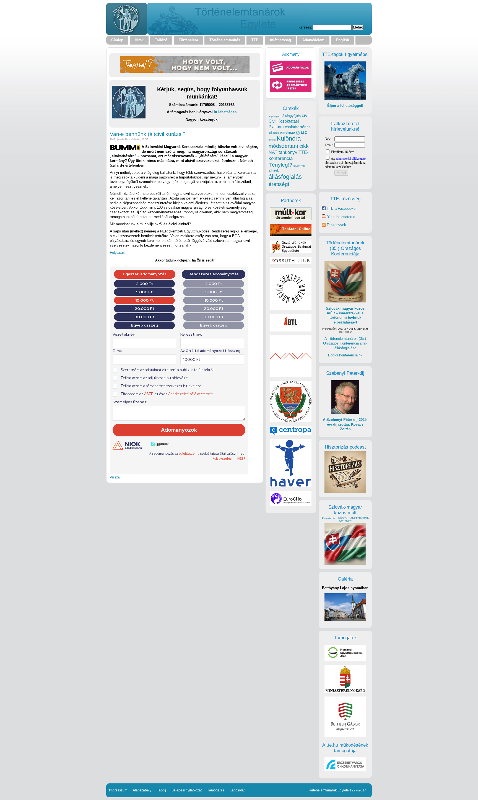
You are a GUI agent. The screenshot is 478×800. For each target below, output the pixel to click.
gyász (301, 132)
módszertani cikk (289, 146)
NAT (273, 152)
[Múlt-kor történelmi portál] (290, 219)
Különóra (289, 138)
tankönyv (288, 152)
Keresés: (305, 27)
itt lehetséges (225, 112)
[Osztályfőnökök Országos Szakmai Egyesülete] (290, 252)
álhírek (274, 170)
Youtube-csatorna (340, 217)
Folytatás (117, 252)
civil (306, 115)
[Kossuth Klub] (290, 263)
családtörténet (297, 127)
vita (303, 165)
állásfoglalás (285, 176)
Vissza (115, 477)
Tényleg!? (280, 165)
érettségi (279, 184)
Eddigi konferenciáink (345, 355)
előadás (274, 132)
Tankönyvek (336, 225)
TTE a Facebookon (341, 208)
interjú (272, 139)
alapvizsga (274, 116)
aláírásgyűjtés (290, 116)
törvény (296, 166)
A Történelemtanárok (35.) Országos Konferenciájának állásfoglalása (345, 343)
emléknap (287, 132)
